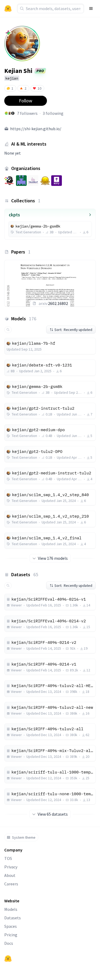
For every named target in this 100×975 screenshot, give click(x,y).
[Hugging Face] (8, 958)
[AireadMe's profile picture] (6, 113)
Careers (11, 883)
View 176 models (53, 558)
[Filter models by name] (8, 329)
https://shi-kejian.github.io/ (35, 128)
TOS (8, 858)
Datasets (12, 917)
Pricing (10, 934)
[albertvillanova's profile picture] (9, 113)
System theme (23, 837)
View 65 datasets (53, 814)
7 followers (27, 113)
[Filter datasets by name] (8, 585)
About (9, 875)
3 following (53, 113)
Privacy (10, 866)
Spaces (10, 926)
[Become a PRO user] (8, 33)
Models (10, 909)
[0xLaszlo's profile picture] (13, 113)
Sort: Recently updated (73, 329)
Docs (8, 943)
